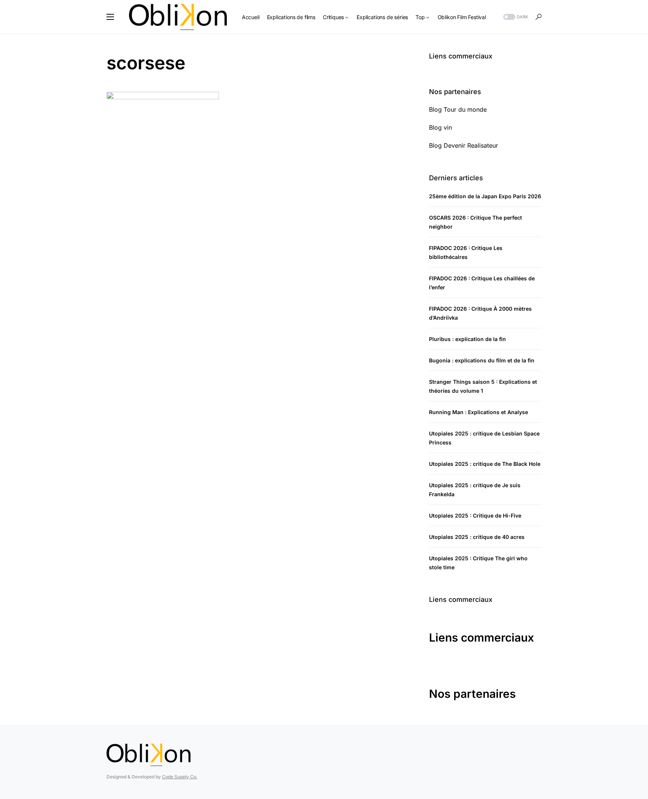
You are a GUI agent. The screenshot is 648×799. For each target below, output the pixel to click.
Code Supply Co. (179, 777)
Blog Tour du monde (458, 109)
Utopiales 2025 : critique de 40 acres (477, 537)
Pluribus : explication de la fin (467, 339)
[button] (110, 17)
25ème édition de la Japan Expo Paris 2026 (485, 196)
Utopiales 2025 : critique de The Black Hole (484, 464)
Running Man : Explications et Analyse (478, 412)
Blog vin (440, 127)
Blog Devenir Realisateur (463, 145)
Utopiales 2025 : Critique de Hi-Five (475, 515)
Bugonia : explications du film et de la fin (481, 360)
